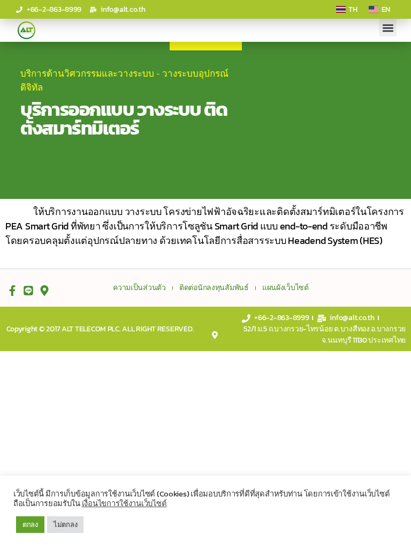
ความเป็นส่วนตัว (139, 288)
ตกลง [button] (30, 525)
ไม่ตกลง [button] (65, 525)
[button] (388, 27)
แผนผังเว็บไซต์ (285, 288)
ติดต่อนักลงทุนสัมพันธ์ (214, 288)
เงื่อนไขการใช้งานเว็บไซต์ (124, 503)
